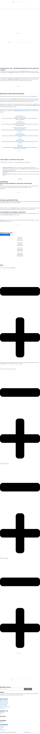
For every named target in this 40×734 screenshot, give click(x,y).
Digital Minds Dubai (19, 732)
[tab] (2, 235)
